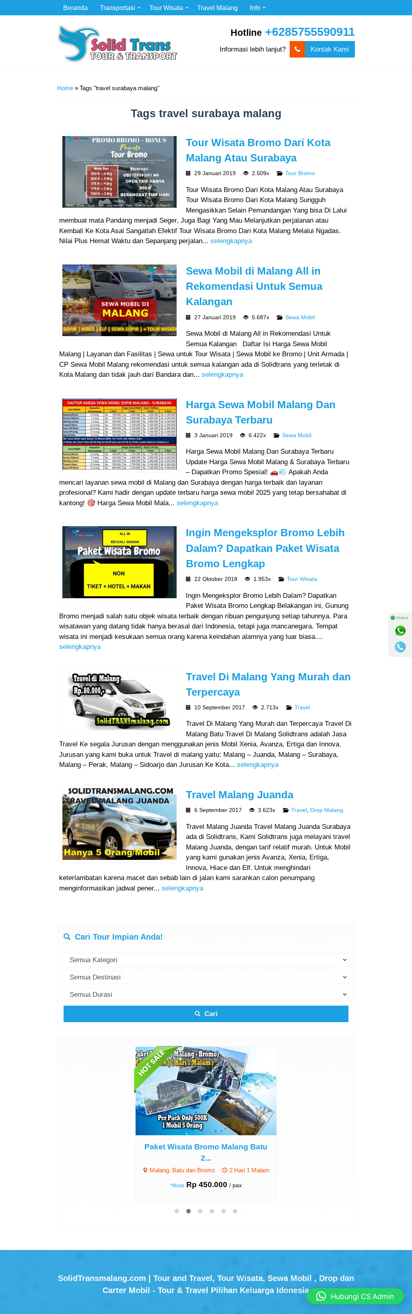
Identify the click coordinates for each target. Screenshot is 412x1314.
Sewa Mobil (300, 317)
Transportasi (117, 7)
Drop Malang (326, 810)
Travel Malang (217, 7)
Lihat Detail (214, 1090)
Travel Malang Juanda (239, 794)
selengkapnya (231, 241)
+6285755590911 (310, 31)
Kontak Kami (330, 49)
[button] (355, 1296)
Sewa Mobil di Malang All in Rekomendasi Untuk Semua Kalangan (254, 286)
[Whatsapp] (400, 631)
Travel (302, 708)
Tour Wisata (166, 7)
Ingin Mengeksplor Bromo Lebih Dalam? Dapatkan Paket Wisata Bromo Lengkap (265, 548)
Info (255, 7)
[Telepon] (400, 647)
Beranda (75, 7)
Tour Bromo (300, 173)
